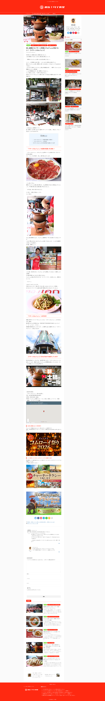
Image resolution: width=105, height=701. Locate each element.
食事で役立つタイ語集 (45, 13)
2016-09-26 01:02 (35, 547)
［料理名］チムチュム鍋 (50, 522)
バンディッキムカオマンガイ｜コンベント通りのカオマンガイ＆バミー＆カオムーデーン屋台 (51, 660)
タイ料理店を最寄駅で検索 (36, 13)
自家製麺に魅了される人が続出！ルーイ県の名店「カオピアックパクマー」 (55, 693)
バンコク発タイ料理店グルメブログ (29, 686)
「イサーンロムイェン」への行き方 (40, 141)
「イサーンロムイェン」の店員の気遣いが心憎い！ (43, 139)
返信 (59, 543)
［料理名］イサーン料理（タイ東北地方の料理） (38, 522)
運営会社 (54, 13)
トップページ (28, 13)
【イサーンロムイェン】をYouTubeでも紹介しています (44, 143)
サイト (28, 583)
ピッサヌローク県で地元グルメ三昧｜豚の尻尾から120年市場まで (53, 692)
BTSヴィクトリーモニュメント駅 (32, 523)
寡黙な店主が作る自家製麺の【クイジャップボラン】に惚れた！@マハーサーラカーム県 (57, 695)
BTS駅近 (28, 522)
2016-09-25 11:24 (34, 530)
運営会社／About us (52, 684)
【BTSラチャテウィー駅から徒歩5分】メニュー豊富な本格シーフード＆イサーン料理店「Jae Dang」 (51, 646)
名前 (28, 573)
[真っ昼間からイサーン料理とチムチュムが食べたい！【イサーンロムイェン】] (44, 518)
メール (28, 578)
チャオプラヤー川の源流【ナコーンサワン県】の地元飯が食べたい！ (54, 690)
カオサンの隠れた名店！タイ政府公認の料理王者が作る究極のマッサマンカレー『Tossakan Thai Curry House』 (73, 127)
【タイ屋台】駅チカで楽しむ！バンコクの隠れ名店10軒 (51, 689)
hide (46, 135)
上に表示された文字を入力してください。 (34, 589)
